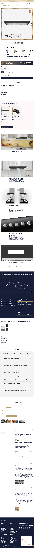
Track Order (2, 539)
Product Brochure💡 (12, 526)
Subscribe (31, 525)
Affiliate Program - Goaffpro (14, 531)
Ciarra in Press (3, 542)
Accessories (2, 530)
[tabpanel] (17, 24)
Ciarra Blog (11, 528)
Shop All (2, 531)
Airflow (2, 90)
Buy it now (17, 80)
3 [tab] (31, 24)
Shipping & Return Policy (4, 92)
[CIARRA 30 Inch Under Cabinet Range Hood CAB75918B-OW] (5, 111)
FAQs (1, 536)
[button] (3, 407)
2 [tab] (31, 23)
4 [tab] (31, 25)
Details (2, 87)
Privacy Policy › (3, 546)
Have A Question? (3, 94)
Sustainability (12, 527)
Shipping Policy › (14, 546)
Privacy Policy (12, 541)
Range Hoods (3, 528)
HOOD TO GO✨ (3, 527)
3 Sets (12, 72)
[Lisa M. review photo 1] (17, 509)
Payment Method (3, 541)
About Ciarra (12, 525)
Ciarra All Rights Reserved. (10, 545)
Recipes (2, 537)
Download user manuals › (4, 275)
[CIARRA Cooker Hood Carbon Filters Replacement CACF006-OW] (16, 111)
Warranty (11, 537)
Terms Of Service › (8, 546)
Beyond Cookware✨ (4, 526)
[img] (16, 429)
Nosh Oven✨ (3, 525)
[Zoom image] (32, 292)
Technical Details (3, 96)
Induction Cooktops (3, 529)
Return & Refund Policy (13, 540)
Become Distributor (12, 532)
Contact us (11, 536)
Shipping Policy (12, 539)
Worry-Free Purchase (13, 538)
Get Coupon (2, 540)
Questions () (8, 432)
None (2, 72)
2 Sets (9, 72)
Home (2, 5)
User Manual (2, 538)
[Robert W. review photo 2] (21, 482)
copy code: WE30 (28, 62)
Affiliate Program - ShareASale (12, 530)
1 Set (5, 72)
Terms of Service (12, 542)
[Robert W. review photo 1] (17, 482)
